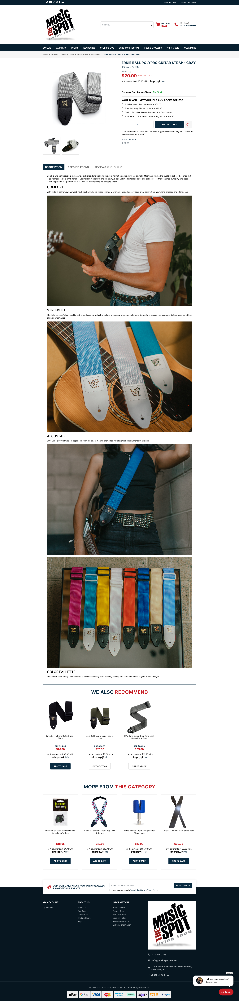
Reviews (101, 167)
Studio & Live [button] (107, 48)
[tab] (53, 167)
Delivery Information (122, 925)
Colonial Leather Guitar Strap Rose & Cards (99, 831)
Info (162, 81)
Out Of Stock (100, 766)
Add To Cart (169, 124)
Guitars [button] (47, 48)
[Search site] (151, 24)
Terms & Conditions (137, 890)
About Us (82, 907)
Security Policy (119, 918)
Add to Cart (60, 766)
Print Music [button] (173, 48)
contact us (170, 2)
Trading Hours (84, 918)
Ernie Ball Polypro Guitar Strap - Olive (100, 737)
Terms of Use (119, 907)
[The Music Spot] (60, 24)
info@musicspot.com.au (164, 960)
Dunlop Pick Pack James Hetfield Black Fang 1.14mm (60, 831)
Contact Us (83, 914)
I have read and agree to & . (135, 890)
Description (53, 167)
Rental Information (121, 921)
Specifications (78, 167)
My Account (48, 907)
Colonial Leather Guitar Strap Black (178, 830)
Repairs (81, 921)
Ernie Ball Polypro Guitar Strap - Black (60, 737)
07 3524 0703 (188, 25)
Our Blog (82, 911)
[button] (188, 124)
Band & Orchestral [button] (129, 48)
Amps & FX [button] (61, 48)
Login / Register (188, 2)
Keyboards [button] (89, 48)
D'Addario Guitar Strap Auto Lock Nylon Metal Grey (139, 737)
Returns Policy (119, 914)
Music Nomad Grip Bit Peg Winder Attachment (139, 831)
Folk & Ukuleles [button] (153, 48)
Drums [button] (74, 48)
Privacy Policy (152, 890)
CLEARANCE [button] (190, 48)
